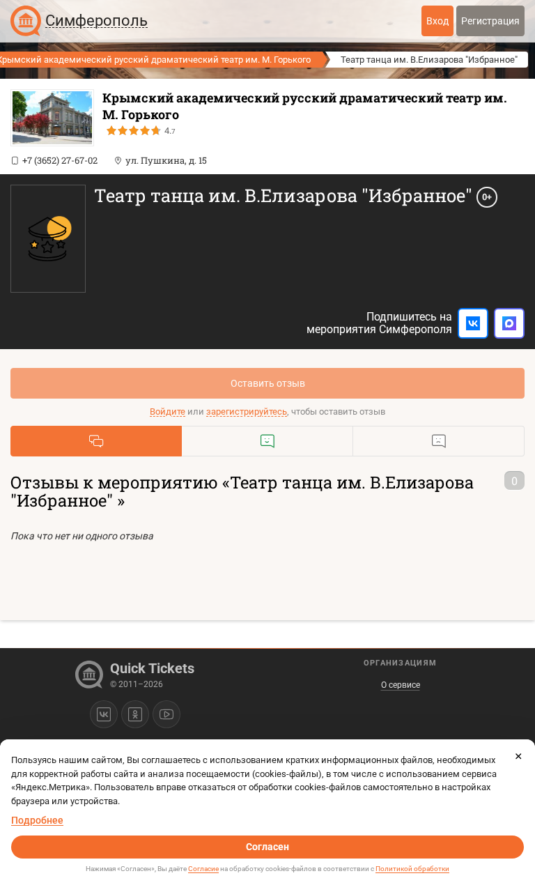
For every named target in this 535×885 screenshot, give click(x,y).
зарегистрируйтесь (246, 411)
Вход (437, 20)
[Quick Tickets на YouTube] (166, 714)
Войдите (167, 411)
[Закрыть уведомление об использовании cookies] (518, 756)
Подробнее (37, 820)
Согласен (267, 846)
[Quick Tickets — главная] (25, 21)
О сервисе (400, 685)
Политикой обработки (412, 868)
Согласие (203, 868)
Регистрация (490, 20)
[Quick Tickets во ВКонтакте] (104, 714)
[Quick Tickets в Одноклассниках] (135, 714)
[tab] (96, 441)
